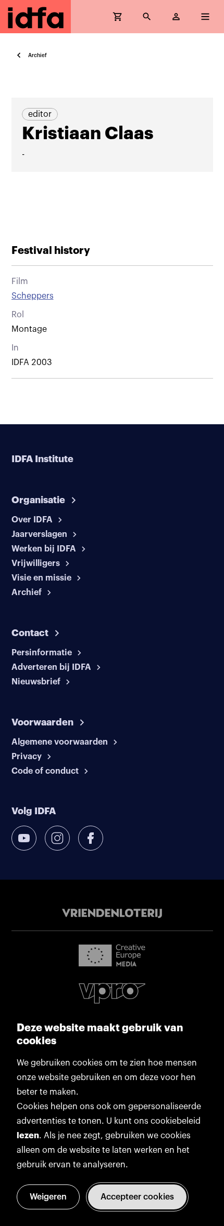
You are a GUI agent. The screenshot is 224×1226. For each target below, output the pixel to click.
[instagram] (57, 838)
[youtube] (23, 838)
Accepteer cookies (137, 1197)
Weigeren (48, 1197)
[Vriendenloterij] (112, 913)
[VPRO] (112, 993)
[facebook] (90, 838)
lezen (28, 1135)
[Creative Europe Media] (112, 955)
